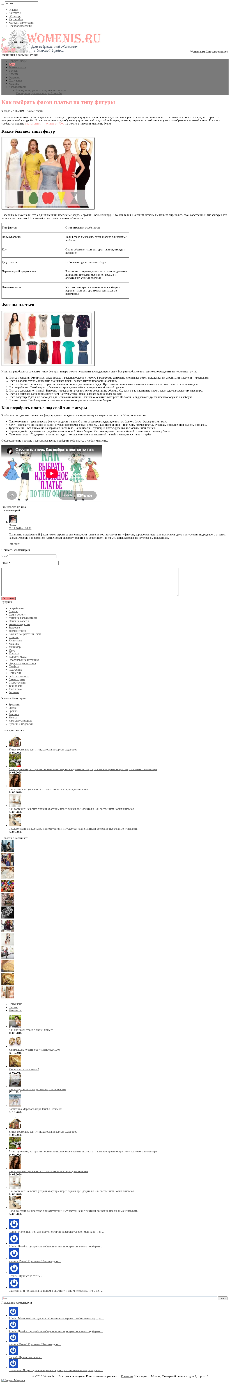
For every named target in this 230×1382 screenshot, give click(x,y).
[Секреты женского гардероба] (7, 864)
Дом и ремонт (17, 614)
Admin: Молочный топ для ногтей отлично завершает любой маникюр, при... (56, 1231)
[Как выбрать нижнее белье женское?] (7, 997)
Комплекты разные (20, 720)
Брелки (13, 707)
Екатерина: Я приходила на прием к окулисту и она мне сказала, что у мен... (56, 1290)
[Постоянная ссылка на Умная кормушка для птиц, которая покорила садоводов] (15, 746)
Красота (14, 73)
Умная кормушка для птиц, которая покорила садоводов (43, 749)
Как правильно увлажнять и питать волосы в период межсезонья (48, 789)
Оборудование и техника (24, 659)
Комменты (15, 1010)
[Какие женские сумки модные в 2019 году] (7, 904)
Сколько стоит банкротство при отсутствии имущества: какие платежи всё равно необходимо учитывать (73, 828)
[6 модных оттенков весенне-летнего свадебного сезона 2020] (7, 877)
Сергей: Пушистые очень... (25, 1275)
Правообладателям (20, 25)
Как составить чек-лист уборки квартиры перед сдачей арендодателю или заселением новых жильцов (71, 808)
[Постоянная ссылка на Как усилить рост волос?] (15, 1066)
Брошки (13, 711)
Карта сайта (16, 19)
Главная (13, 9)
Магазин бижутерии (21, 22)
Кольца (13, 717)
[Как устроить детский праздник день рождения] (7, 891)
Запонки (14, 714)
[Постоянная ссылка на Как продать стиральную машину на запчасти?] (15, 1085)
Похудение (15, 80)
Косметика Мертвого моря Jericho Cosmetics (35, 1108)
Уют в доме (16, 689)
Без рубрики (16, 608)
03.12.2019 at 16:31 (20, 528)
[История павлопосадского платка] (7, 931)
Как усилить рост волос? (24, 1069)
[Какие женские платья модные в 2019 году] (7, 944)
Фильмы (14, 692)
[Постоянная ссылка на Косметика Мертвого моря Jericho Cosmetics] (15, 1105)
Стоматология (17, 682)
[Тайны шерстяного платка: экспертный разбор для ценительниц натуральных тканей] (7, 851)
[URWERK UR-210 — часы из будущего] (7, 917)
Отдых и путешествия (22, 663)
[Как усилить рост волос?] (7, 984)
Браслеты (14, 704)
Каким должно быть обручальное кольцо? (34, 1049)
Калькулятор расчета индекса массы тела (41, 90)
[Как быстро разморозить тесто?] (7, 971)
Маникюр (15, 646)
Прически (15, 672)
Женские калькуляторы (23, 617)
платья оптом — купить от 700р (44, 123)
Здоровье (14, 77)
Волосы (13, 70)
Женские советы (19, 621)
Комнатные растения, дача (25, 633)
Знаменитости (17, 67)
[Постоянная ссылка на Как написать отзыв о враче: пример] (15, 1026)
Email (4, 562)
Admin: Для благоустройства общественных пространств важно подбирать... (56, 1246)
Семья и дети (17, 679)
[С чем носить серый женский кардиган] (7, 957)
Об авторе (15, 16)
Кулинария (15, 640)
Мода (12, 64)
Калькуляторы (17, 86)
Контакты (15, 12)
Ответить (14, 543)
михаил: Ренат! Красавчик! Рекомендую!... (35, 1261)
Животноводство (19, 624)
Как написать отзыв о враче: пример (31, 1029)
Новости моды (18, 60)
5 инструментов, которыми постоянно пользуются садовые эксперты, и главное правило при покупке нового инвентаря (83, 769)
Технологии (16, 685)
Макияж (14, 83)
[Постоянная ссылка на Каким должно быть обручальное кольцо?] (15, 1046)
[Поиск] (2, 4)
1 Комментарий (33, 110)
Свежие (13, 1007)
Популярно (15, 1003)
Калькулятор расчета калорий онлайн (39, 93)
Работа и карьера (19, 676)
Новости (14, 653)
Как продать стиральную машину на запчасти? (37, 1089)
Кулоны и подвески (21, 723)
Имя (4, 556)
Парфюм (14, 666)
